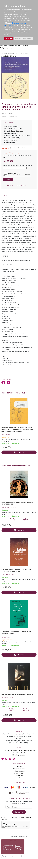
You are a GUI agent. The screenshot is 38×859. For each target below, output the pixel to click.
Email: (29, 166)
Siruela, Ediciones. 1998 (9, 116)
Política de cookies (19, 769)
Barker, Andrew (6, 637)
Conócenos (19, 766)
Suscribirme (19, 812)
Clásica (10, 46)
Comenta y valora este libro (18, 148)
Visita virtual (19, 775)
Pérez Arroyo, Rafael (7, 697)
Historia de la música (22, 46)
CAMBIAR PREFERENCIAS (23, 38)
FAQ (19, 777)
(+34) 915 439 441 (19, 753)
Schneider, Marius (6, 434)
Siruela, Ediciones (16, 131)
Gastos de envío (19, 773)
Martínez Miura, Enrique (8, 507)
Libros (3, 46)
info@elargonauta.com (19, 755)
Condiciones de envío (19, 771)
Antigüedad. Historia (7, 48)
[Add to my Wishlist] (5, 185)
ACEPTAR (9, 38)
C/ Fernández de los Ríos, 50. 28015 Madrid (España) (19, 750)
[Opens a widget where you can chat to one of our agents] (13, 848)
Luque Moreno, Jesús (7, 574)
